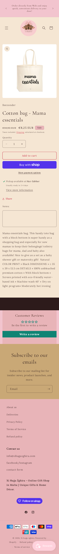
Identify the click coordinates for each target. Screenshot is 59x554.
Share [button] (9, 198)
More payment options (29, 172)
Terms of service (22, 547)
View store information (19, 190)
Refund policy (14, 436)
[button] (6, 28)
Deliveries (12, 414)
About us (12, 407)
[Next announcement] (53, 8)
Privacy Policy (14, 421)
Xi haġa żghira (28, 538)
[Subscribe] (48, 389)
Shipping (20, 132)
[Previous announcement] (6, 8)
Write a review (29, 334)
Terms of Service (16, 429)
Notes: (5, 206)
